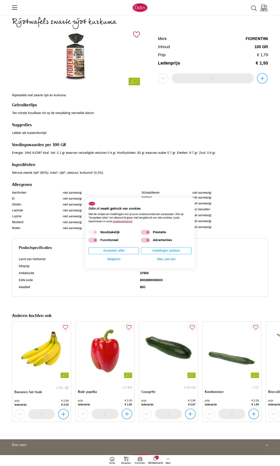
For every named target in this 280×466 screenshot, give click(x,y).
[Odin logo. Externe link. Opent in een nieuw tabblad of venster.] (92, 204)
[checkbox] (93, 232)
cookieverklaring (122, 221)
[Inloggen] (264, 7)
